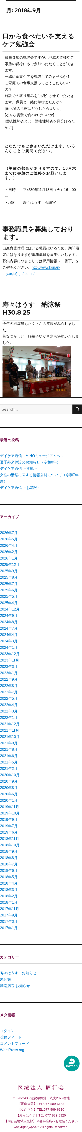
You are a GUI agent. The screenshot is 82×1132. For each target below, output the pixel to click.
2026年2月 (9, 552)
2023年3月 (9, 667)
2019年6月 (9, 832)
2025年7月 (9, 584)
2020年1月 (9, 800)
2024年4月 (9, 635)
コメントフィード (14, 1044)
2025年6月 (9, 590)
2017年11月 (9, 909)
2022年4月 (9, 705)
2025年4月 (9, 603)
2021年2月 (9, 769)
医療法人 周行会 (41, 1088)
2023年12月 (10, 654)
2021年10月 (10, 737)
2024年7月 (9, 628)
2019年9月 (9, 820)
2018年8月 (9, 858)
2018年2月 (9, 896)
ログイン (7, 1031)
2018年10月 (10, 845)
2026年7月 (9, 533)
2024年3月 (9, 641)
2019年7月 (9, 826)
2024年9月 (9, 616)
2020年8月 (9, 788)
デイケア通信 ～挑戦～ (18, 469)
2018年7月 (9, 864)
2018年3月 (9, 890)
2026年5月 (9, 539)
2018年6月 (9, 871)
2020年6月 (9, 794)
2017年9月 (9, 915)
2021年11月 (9, 730)
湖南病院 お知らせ (15, 986)
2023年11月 (9, 660)
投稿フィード (11, 1037)
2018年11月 (9, 839)
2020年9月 (9, 781)
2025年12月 (10, 565)
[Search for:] (36, 409)
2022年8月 (9, 686)
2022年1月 (9, 718)
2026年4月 (9, 545)
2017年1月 (9, 928)
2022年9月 (9, 679)
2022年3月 (9, 711)
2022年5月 (9, 698)
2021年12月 (10, 724)
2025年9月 (9, 571)
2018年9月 (9, 851)
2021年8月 (9, 749)
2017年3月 (9, 921)
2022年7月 (9, 692)
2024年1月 (9, 647)
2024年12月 (10, 609)
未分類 (5, 979)
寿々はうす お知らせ (18, 973)
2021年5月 (9, 762)
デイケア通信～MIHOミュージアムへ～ (32, 456)
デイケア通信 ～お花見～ (20, 488)
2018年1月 (9, 902)
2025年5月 (9, 596)
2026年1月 (9, 558)
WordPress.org (12, 1050)
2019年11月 (9, 807)
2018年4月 (9, 883)
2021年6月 (9, 756)
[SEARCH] (77, 409)
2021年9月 (9, 743)
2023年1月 (9, 673)
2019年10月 (10, 813)
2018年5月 (9, 877)
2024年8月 (9, 622)
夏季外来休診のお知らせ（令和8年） (30, 462)
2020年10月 (10, 775)
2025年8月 (9, 577)
